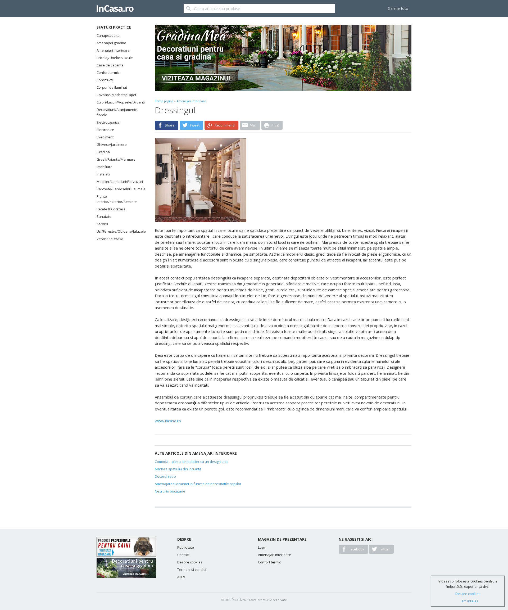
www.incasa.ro (168, 420)
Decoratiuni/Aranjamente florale (117, 112)
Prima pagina (164, 101)
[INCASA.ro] (115, 8)
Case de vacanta (110, 65)
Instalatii (103, 174)
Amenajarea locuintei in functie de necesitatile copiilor (198, 483)
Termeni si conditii (191, 569)
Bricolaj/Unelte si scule (115, 57)
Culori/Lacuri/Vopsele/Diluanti (119, 102)
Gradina (103, 152)
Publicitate (185, 547)
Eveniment (105, 137)
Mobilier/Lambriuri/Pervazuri (119, 181)
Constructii (105, 80)
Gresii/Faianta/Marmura (116, 159)
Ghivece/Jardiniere (112, 144)
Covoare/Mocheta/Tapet (116, 94)
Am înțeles (469, 601)
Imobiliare (104, 166)
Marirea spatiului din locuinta (178, 469)
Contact (183, 554)
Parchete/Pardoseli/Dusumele (119, 189)
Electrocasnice (108, 122)
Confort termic (108, 72)
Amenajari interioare (113, 50)
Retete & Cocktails (111, 209)
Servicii (102, 224)
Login (262, 547)
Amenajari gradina (111, 42)
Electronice (105, 129)
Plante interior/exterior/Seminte (117, 199)
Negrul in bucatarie (170, 491)
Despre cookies (189, 562)
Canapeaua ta (108, 35)
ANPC (181, 577)
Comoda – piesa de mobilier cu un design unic (191, 461)
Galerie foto (398, 8)
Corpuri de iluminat (112, 87)
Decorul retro (165, 476)
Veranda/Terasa (110, 238)
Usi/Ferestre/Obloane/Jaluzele (119, 231)
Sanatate (104, 216)
